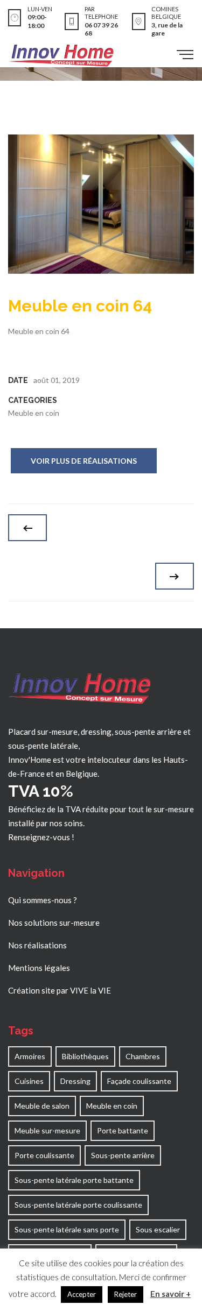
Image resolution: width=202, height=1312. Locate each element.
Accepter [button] (81, 1294)
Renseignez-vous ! (41, 837)
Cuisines (29, 1081)
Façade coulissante (139, 1081)
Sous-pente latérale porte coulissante (78, 1204)
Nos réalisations (37, 945)
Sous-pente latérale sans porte (67, 1229)
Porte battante (122, 1130)
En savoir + (170, 1294)
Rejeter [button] (125, 1294)
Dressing (75, 1081)
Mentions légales (39, 968)
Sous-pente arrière (123, 1155)
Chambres (143, 1056)
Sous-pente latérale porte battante (74, 1180)
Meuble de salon (42, 1105)
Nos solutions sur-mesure (54, 922)
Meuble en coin (33, 412)
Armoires (30, 1056)
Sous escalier (158, 1229)
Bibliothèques (85, 1056)
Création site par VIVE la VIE (59, 990)
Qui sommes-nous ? (42, 900)
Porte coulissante (44, 1155)
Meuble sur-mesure (47, 1130)
